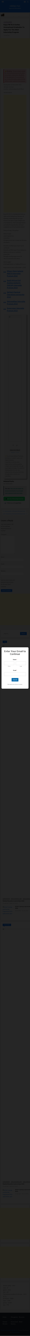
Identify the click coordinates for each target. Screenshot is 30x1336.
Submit (15, 680)
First (9, 666)
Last (21, 666)
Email (15, 670)
